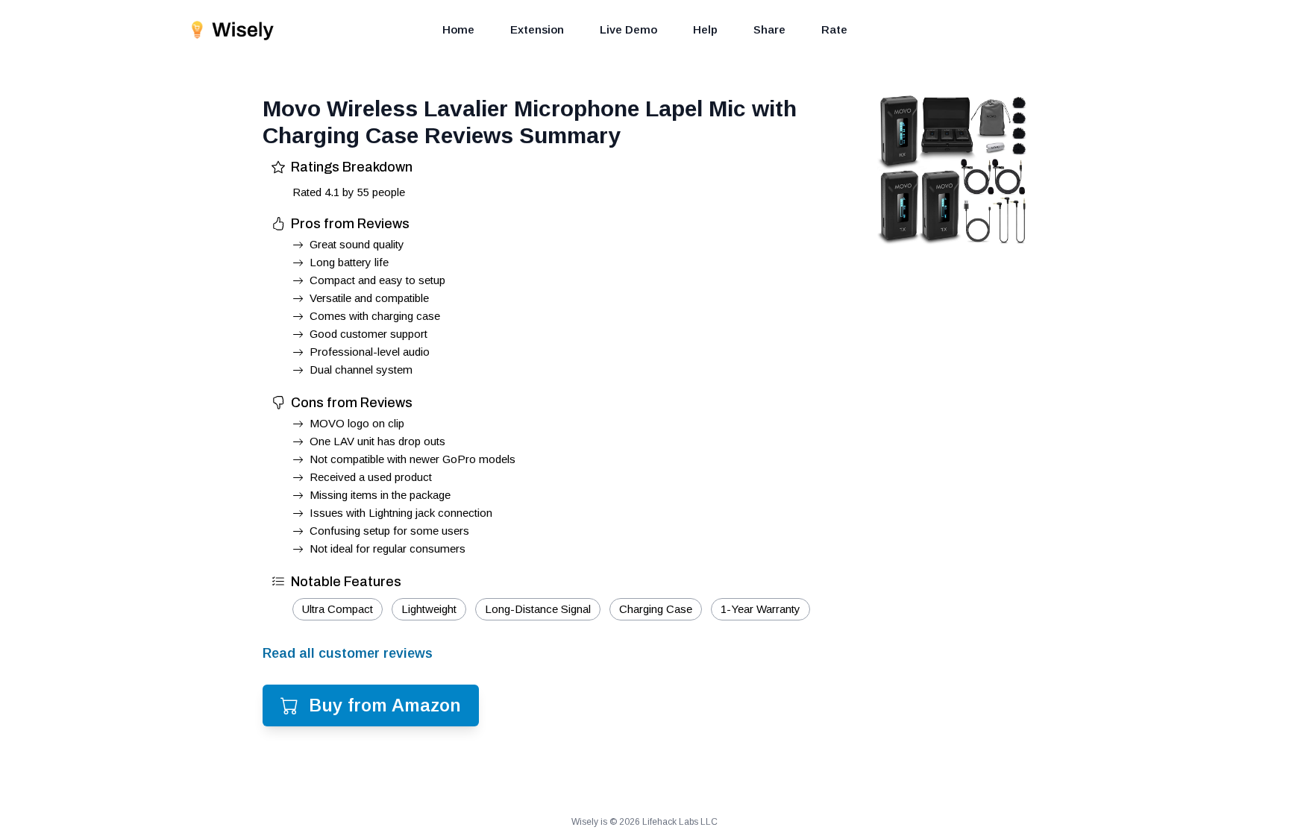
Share (769, 29)
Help (705, 29)
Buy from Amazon (385, 705)
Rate (834, 29)
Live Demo (628, 29)
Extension (537, 29)
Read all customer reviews (348, 653)
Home (458, 29)
